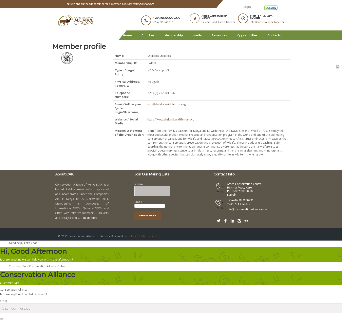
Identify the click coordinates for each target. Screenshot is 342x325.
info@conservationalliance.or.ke (269, 31)
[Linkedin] (232, 240)
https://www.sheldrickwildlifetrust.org (170, 138)
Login (249, 10)
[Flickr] (246, 240)
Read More (90, 237)
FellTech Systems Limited (143, 255)
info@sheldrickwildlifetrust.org (166, 123)
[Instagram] (239, 240)
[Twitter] (218, 240)
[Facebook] (225, 240)
